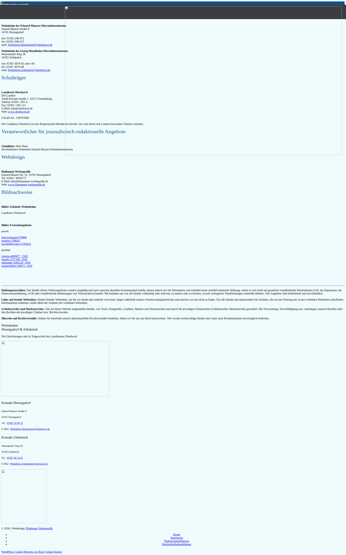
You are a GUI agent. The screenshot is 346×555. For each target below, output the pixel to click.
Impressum (176, 537)
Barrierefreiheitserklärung (176, 544)
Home (176, 534)
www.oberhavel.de (19, 111)
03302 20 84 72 (15, 423)
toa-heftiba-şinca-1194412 (16, 243)
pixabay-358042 (10, 240)
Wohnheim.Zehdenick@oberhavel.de (29, 70)
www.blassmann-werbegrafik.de (26, 184)
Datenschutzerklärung (176, 541)
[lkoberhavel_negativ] (203, 154)
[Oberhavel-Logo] (55, 395)
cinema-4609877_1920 (14, 256)
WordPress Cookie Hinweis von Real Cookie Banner (31, 551)
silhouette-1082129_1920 (15, 262)
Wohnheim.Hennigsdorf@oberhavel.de (30, 44)
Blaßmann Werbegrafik (39, 528)
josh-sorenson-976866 (14, 237)
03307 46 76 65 (15, 457)
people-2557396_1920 (14, 259)
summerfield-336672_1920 (16, 265)
